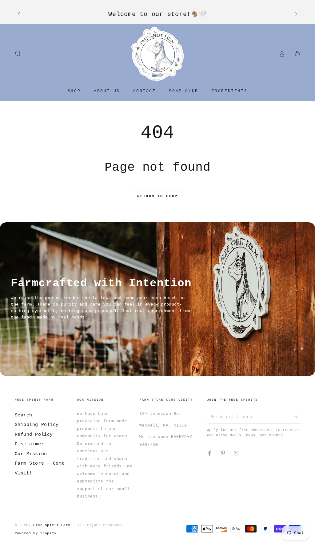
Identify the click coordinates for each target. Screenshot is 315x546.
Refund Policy (34, 434)
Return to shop (157, 196)
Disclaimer (29, 444)
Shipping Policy (37, 424)
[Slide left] (20, 14)
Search (23, 415)
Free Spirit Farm (53, 525)
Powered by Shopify (36, 533)
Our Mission (31, 454)
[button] (17, 53)
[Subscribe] (297, 416)
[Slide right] (295, 14)
